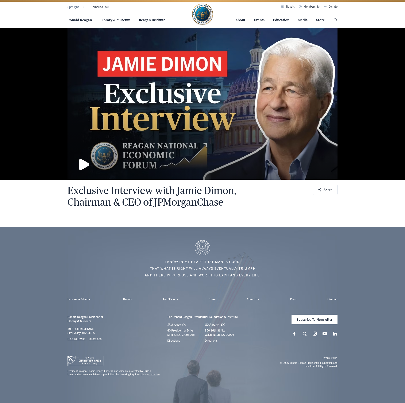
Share (328, 189)
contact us (154, 374)
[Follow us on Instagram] (314, 333)
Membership (312, 6)
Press (293, 299)
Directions (95, 339)
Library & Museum (115, 20)
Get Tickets (170, 299)
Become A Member (80, 299)
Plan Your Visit (76, 339)
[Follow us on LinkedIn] (335, 333)
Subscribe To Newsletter (314, 319)
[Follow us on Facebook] (294, 333)
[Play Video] (203, 104)
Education (281, 20)
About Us (253, 299)
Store (320, 20)
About (240, 20)
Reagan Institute (152, 20)
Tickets (290, 6)
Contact (332, 299)
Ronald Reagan (80, 20)
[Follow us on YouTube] (324, 333)
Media (303, 20)
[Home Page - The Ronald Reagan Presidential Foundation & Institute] (202, 15)
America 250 (100, 7)
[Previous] (83, 6)
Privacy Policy (330, 357)
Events (259, 20)
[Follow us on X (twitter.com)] (304, 333)
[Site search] (335, 20)
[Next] (88, 6)
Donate (333, 6)
